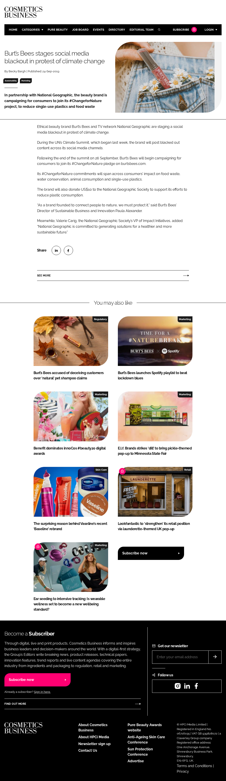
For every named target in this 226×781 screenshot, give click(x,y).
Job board (80, 29)
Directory (117, 29)
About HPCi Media (93, 737)
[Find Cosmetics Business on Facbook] (196, 687)
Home (13, 29)
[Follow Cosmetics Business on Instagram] (177, 687)
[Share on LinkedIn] (56, 250)
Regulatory (100, 319)
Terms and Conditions (194, 766)
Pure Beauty (58, 29)
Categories (31, 29)
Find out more (15, 703)
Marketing (25, 81)
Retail (187, 469)
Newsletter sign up (94, 744)
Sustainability (11, 81)
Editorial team (141, 29)
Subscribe (181, 29)
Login (209, 29)
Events (98, 29)
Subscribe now (134, 553)
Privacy (183, 771)
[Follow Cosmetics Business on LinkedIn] (186, 687)
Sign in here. (42, 691)
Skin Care (101, 469)
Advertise (136, 761)
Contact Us (87, 750)
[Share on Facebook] (68, 250)
